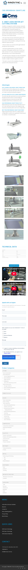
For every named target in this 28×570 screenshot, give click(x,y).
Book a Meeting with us (7, 511)
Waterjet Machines (7, 448)
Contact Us (4, 509)
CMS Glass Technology (7, 531)
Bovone (4, 486)
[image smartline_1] (14, 124)
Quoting (5, 470)
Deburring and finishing (8, 456)
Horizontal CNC (7, 414)
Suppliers (6, 482)
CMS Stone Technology (7, 529)
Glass (4, 398)
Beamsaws (5, 440)
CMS (4, 484)
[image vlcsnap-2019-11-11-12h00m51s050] (14, 213)
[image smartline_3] (14, 149)
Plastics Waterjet (6, 442)
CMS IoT (5, 468)
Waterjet (5, 446)
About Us (4, 506)
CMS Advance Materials (7, 533)
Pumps (4, 449)
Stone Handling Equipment (10, 387)
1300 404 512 (5, 549)
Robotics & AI (7, 393)
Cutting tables (7, 418)
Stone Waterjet (7, 377)
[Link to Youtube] (25, 568)
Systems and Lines (8, 406)
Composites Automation (8, 425)
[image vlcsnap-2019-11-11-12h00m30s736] (14, 224)
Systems (5, 478)
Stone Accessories (7, 384)
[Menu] (24, 3)
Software (6, 465)
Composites (6, 423)
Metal (5, 453)
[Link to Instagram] (20, 568)
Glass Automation (7, 400)
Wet (5, 459)
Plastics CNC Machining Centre (9, 437)
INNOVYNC (9, 566)
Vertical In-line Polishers (9, 408)
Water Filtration (8, 474)
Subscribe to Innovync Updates (9, 504)
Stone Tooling (7, 389)
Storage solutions (8, 386)
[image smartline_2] (14, 136)
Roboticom (5, 487)
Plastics (5, 433)
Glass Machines (6, 403)
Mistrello (5, 489)
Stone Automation (7, 373)
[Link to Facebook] (18, 568)
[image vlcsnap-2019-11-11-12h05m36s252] (14, 180)
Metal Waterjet (6, 461)
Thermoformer (6, 438)
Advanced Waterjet (7, 427)
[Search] (20, 3)
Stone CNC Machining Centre (10, 382)
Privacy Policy (5, 513)
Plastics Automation (7, 435)
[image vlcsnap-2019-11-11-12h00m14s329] (14, 235)
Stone (5, 370)
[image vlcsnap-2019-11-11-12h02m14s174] (14, 191)
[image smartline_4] (14, 161)
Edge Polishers (7, 379)
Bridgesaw (6, 381)
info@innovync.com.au (7, 551)
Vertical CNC (6, 416)
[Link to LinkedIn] (23, 568)
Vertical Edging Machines (9, 376)
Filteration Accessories (8, 476)
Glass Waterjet (7, 419)
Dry (4, 457)
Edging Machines (8, 409)
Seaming (6, 413)
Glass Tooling (6, 401)
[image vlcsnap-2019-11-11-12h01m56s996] (14, 202)
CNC (4, 429)
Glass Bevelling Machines (9, 405)
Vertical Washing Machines (10, 411)
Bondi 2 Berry (5, 516)
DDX (4, 467)
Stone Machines (6, 374)
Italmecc (5, 492)
